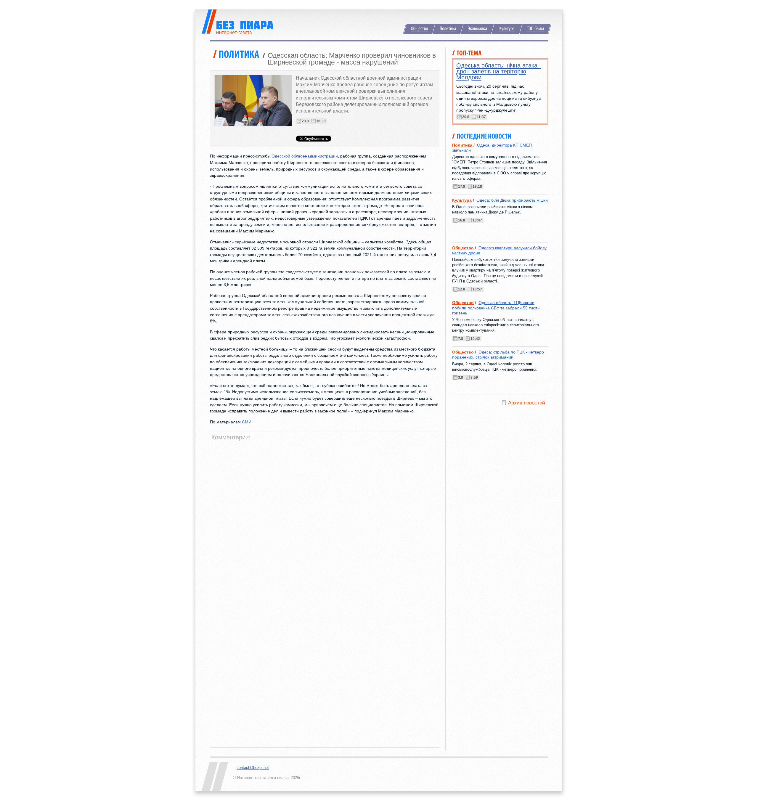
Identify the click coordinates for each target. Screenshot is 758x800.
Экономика (477, 29)
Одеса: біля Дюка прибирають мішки (512, 200)
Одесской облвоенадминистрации (305, 156)
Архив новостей (526, 403)
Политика (447, 29)
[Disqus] (325, 518)
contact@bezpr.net (253, 767)
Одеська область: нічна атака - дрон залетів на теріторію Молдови (498, 71)
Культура (506, 29)
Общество (419, 29)
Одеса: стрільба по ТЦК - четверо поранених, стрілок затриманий (498, 354)
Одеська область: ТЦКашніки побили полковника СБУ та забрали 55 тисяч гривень (495, 307)
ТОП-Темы (535, 29)
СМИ (246, 422)
